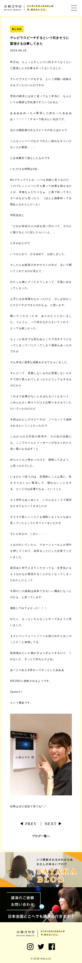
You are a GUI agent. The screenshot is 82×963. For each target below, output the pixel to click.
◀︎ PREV (28, 823)
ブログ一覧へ (41, 836)
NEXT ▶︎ (53, 823)
